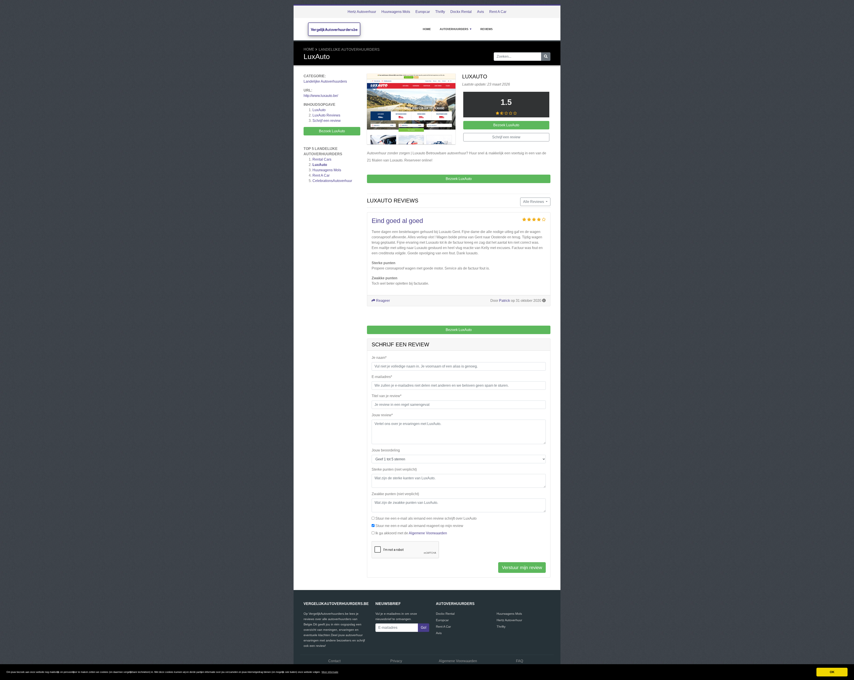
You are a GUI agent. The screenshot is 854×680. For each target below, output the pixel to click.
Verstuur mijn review (522, 567)
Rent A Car (497, 12)
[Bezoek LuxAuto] (411, 110)
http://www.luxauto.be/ (321, 96)
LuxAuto (319, 110)
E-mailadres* (382, 377)
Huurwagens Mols (395, 12)
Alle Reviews (534, 202)
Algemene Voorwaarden (428, 533)
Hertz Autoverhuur (362, 12)
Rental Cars (321, 159)
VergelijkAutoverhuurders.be (334, 29)
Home (427, 29)
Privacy (396, 661)
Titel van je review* (386, 396)
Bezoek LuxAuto (332, 131)
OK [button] (832, 672)
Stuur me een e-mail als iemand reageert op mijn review (419, 526)
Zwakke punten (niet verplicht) (395, 494)
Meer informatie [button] (330, 672)
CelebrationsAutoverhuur (332, 181)
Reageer (382, 300)
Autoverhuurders (454, 29)
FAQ (519, 661)
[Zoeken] (545, 56)
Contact (334, 661)
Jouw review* (382, 415)
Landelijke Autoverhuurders (349, 49)
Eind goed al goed (397, 220)
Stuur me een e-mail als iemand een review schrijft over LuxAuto (426, 518)
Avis (480, 12)
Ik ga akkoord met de (411, 533)
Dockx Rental (461, 12)
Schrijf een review (326, 121)
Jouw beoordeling (386, 450)
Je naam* (379, 357)
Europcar (422, 12)
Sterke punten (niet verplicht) (394, 469)
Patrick (504, 300)
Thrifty (440, 12)
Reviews (486, 29)
